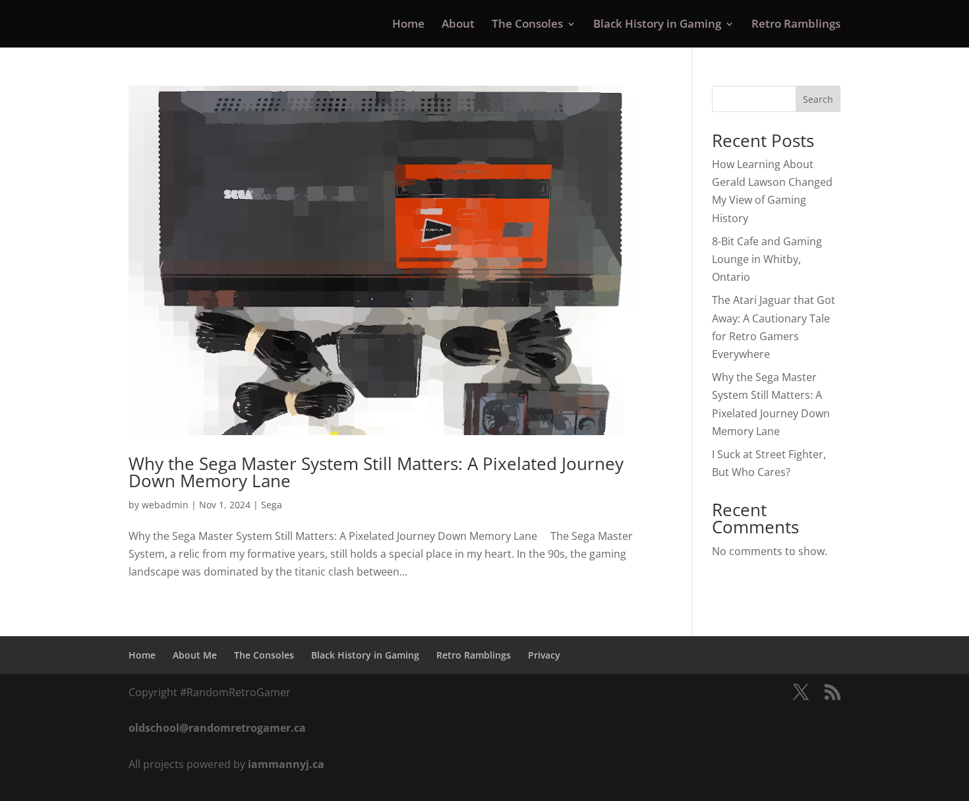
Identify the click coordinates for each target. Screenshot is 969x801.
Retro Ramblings (795, 25)
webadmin (165, 504)
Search (818, 99)
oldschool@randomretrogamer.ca (217, 728)
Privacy (544, 655)
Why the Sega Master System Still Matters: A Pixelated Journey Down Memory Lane (376, 472)
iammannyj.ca (286, 764)
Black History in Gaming (657, 25)
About (458, 25)
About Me (195, 655)
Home (408, 25)
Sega (271, 504)
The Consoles (527, 25)
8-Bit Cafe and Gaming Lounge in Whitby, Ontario (767, 259)
